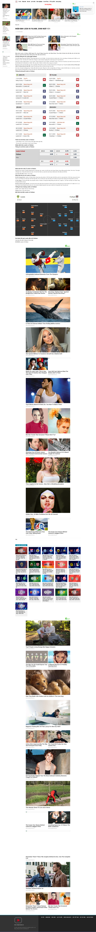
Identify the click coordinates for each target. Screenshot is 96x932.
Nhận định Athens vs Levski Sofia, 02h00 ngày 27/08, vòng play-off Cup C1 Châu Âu (61, 557)
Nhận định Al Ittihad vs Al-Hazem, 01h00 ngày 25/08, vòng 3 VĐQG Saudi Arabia (61, 598)
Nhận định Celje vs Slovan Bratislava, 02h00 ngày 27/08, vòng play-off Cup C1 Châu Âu (48, 557)
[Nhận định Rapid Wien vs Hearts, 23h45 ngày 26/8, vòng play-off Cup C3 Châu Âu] (35, 564)
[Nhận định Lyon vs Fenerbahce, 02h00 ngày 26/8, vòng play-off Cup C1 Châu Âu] (35, 550)
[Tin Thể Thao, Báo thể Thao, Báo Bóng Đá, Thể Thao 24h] (16, 1)
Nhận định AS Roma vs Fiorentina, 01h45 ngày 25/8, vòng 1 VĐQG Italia (34, 598)
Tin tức (19, 1)
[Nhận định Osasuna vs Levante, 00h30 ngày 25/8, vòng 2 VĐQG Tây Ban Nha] (75, 592)
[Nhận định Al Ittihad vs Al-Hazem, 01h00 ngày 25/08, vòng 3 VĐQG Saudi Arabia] (61, 592)
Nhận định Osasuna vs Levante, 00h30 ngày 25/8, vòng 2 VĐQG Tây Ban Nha (74, 598)
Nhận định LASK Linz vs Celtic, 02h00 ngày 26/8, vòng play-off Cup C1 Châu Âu (21, 584)
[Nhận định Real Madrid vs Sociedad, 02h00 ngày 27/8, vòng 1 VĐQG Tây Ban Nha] (21, 550)
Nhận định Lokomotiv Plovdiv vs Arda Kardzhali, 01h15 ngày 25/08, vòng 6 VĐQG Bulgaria (48, 598)
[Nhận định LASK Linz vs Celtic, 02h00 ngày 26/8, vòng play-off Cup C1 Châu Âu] (21, 578)
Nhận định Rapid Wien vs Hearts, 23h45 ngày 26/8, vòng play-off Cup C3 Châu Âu (34, 571)
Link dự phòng (58, 1)
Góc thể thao (46, 1)
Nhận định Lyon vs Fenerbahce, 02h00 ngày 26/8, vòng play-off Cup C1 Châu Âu (34, 557)
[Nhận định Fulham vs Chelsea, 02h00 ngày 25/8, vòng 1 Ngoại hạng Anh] (21, 592)
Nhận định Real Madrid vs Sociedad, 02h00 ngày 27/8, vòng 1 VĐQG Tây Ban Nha (21, 557)
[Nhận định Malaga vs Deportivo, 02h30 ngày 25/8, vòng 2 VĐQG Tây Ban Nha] (75, 578)
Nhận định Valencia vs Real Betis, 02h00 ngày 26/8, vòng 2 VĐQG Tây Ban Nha (60, 571)
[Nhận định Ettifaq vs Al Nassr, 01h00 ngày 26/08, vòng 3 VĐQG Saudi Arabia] (35, 578)
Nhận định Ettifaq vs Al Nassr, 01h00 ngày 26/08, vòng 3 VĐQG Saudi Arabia (34, 584)
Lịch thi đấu (33, 1)
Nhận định (24, 1)
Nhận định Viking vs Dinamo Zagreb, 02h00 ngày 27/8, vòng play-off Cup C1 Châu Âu (74, 557)
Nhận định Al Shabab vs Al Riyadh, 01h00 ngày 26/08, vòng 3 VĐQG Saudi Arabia (48, 584)
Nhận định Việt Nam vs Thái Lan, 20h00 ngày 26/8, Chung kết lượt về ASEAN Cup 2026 (48, 571)
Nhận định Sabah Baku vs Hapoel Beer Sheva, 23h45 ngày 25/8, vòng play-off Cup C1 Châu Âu (61, 584)
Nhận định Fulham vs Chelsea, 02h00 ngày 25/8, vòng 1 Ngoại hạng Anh (21, 598)
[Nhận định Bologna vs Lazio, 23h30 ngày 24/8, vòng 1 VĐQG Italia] (21, 606)
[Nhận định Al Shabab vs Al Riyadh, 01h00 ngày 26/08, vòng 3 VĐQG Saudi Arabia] (48, 578)
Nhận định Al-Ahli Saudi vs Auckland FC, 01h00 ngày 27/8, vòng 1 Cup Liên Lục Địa (21, 571)
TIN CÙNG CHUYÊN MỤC (21, 545)
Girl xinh (28, 1)
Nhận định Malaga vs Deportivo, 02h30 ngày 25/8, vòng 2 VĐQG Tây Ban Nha (73, 584)
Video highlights (39, 1)
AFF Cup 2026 (52, 1)
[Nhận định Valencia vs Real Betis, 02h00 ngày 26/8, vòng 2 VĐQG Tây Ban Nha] (61, 564)
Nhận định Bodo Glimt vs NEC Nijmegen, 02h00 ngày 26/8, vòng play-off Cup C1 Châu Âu (74, 571)
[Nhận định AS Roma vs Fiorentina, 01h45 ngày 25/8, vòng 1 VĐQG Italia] (35, 592)
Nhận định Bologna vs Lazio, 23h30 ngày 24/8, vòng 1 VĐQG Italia (20, 612)
